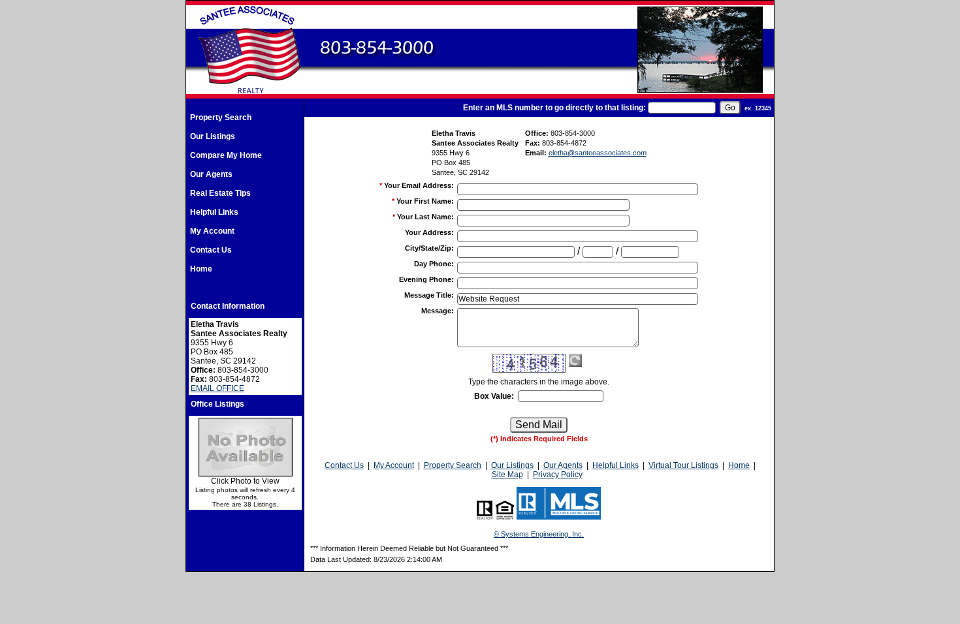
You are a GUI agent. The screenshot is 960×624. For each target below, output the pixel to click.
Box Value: (494, 396)
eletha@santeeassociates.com (598, 153)
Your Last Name (425, 217)
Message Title (429, 295)
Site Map (507, 474)
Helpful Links (214, 212)
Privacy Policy (558, 474)
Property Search (220, 117)
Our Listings (212, 136)
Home (201, 268)
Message (437, 311)
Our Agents (211, 174)
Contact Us (211, 250)
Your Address (429, 232)
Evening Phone (426, 279)
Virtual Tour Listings (683, 465)
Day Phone (434, 264)
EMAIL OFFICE (217, 388)
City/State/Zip (429, 248)
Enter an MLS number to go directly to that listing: (554, 107)
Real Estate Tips (220, 193)
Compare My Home (226, 155)
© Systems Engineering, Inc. (539, 534)
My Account (212, 231)
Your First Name (425, 201)
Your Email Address (419, 185)
